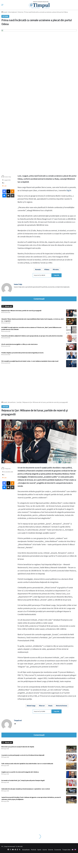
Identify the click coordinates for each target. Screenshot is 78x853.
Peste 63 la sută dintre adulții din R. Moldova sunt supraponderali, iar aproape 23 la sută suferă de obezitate (32, 336)
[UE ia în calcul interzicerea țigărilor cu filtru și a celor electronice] (71, 346)
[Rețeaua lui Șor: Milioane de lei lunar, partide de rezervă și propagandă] (71, 313)
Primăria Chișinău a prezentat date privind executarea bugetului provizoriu (22, 353)
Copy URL (56, 275)
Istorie (44, 850)
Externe (20, 12)
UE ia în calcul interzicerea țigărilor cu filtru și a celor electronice (19, 344)
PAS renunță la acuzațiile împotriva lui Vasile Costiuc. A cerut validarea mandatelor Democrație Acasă (29, 361)
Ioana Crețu (8, 177)
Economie (57, 850)
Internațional (12, 12)
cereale (38, 269)
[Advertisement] (39, 383)
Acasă (5, 12)
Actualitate (26, 850)
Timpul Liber (66, 850)
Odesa (47, 269)
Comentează (39, 299)
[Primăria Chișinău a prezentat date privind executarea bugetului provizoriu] (71, 355)
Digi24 (68, 190)
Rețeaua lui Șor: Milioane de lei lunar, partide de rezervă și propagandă (21, 310)
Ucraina (56, 269)
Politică (33, 850)
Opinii (39, 850)
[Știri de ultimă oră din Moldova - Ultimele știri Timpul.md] (39, 4)
